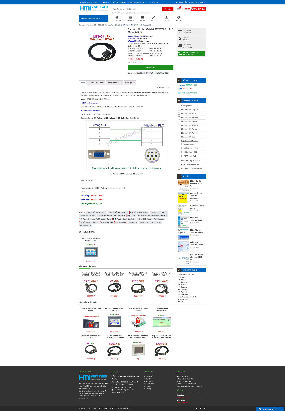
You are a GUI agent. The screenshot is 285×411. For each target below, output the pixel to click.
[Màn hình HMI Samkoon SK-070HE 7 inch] (91, 251)
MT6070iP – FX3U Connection (150, 222)
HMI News (181, 284)
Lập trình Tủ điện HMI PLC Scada (190, 386)
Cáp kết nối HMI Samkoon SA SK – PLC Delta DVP (114, 274)
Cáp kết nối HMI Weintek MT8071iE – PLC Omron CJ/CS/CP (90, 274)
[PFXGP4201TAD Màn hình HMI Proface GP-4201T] (138, 348)
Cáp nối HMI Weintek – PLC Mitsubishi (111, 215)
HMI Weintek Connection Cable (124, 219)
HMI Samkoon (183, 289)
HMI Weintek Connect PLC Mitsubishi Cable (95, 219)
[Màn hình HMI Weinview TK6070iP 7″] (114, 321)
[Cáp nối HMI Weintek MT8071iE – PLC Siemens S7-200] (114, 348)
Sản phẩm (149, 381)
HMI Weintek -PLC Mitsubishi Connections (152, 215)
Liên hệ (179, 20)
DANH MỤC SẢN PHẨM (92, 18)
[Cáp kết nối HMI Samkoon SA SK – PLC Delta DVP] (114, 285)
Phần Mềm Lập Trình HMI (187, 297)
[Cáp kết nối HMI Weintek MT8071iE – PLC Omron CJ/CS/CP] (91, 285)
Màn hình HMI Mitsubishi (190, 125)
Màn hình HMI (183, 376)
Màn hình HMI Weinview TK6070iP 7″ (114, 309)
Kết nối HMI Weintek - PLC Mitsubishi (151, 219)
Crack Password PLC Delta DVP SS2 (138, 309)
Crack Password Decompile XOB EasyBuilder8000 (161, 309)
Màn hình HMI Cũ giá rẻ (189, 109)
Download (166, 20)
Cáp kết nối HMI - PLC (94, 25)
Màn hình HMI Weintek (189, 129)
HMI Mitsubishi (183, 282)
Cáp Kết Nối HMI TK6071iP (118, 212)
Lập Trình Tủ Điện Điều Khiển (191, 168)
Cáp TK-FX (131, 215)
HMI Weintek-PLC (108, 25)
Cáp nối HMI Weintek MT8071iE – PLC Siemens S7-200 (114, 336)
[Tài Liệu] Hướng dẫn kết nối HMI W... (196, 256)
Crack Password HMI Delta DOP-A (91, 309)
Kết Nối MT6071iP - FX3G (89, 222)
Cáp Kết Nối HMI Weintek (139, 212)
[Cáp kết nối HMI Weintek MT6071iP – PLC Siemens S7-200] (162, 348)
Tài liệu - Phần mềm (96, 82)
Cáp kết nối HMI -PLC (185, 379)
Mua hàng (150, 67)
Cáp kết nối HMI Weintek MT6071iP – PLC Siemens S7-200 (161, 336)
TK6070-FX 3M (85, 225)
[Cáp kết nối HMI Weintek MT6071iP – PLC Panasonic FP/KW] (138, 285)
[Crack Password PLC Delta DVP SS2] (138, 321)
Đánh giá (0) (130, 82)
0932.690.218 (191, 92)
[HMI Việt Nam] (94, 10)
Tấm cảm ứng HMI (184, 381)
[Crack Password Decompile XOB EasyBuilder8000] (162, 321)
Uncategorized (186, 106)
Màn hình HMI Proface (189, 121)
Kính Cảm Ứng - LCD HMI (190, 161)
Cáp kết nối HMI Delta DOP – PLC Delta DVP (91, 336)
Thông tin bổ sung (114, 82)
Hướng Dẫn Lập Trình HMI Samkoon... (196, 195)
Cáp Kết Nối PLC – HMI (159, 212)
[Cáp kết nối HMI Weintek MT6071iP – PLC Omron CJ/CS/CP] (162, 285)
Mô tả (83, 82)
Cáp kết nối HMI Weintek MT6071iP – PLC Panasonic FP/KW (138, 274)
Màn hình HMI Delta (188, 137)
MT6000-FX (133, 222)
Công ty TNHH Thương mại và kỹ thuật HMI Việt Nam (110, 408)
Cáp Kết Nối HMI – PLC (186, 275)
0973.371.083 (188, 54)
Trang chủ (82, 25)
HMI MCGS (182, 280)
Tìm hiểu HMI (183, 299)
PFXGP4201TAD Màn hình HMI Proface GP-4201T (138, 336)
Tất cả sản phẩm (181, 2)
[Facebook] (200, 408)
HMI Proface (182, 287)
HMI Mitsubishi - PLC (190, 148)
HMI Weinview (183, 294)
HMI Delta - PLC (188, 144)
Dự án (142, 20)
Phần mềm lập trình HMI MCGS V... (196, 183)
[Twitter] (196, 408)
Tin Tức (153, 20)
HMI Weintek (182, 292)
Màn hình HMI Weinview (189, 133)
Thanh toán (150, 384)
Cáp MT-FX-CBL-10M (87, 215)
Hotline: (89, 2)
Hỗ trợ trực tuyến (269, 408)
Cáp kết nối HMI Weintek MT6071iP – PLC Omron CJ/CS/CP (161, 274)
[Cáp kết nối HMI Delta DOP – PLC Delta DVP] (91, 348)
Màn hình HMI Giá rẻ (188, 113)
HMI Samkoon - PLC (190, 152)
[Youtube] (204, 408)
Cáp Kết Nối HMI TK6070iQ (96, 212)
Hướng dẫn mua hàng (197, 2)
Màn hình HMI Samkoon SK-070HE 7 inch (91, 239)
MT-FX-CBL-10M (107, 222)
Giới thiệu (130, 20)
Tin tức (180, 302)
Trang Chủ (117, 20)
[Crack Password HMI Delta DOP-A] (91, 321)
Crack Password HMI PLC (190, 164)
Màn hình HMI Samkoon (189, 117)
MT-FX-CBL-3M (120, 222)
